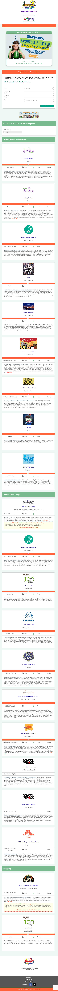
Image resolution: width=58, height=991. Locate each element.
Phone (38, 167)
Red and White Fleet (28, 312)
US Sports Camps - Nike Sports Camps (28, 842)
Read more (14, 218)
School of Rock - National (28, 804)
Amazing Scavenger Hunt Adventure (28, 885)
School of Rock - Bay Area (28, 767)
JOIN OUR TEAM (29, 981)
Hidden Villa (28, 585)
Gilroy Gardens (29, 158)
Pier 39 (28, 277)
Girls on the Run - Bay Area (28, 237)
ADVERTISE (29, 977)
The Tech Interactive (28, 467)
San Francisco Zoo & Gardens (28, 351)
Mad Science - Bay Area (28, 664)
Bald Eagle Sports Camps (28, 506)
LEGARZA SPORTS (28, 624)
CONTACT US (29, 979)
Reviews (49, 167)
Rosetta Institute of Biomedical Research (28, 696)
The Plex (28, 427)
